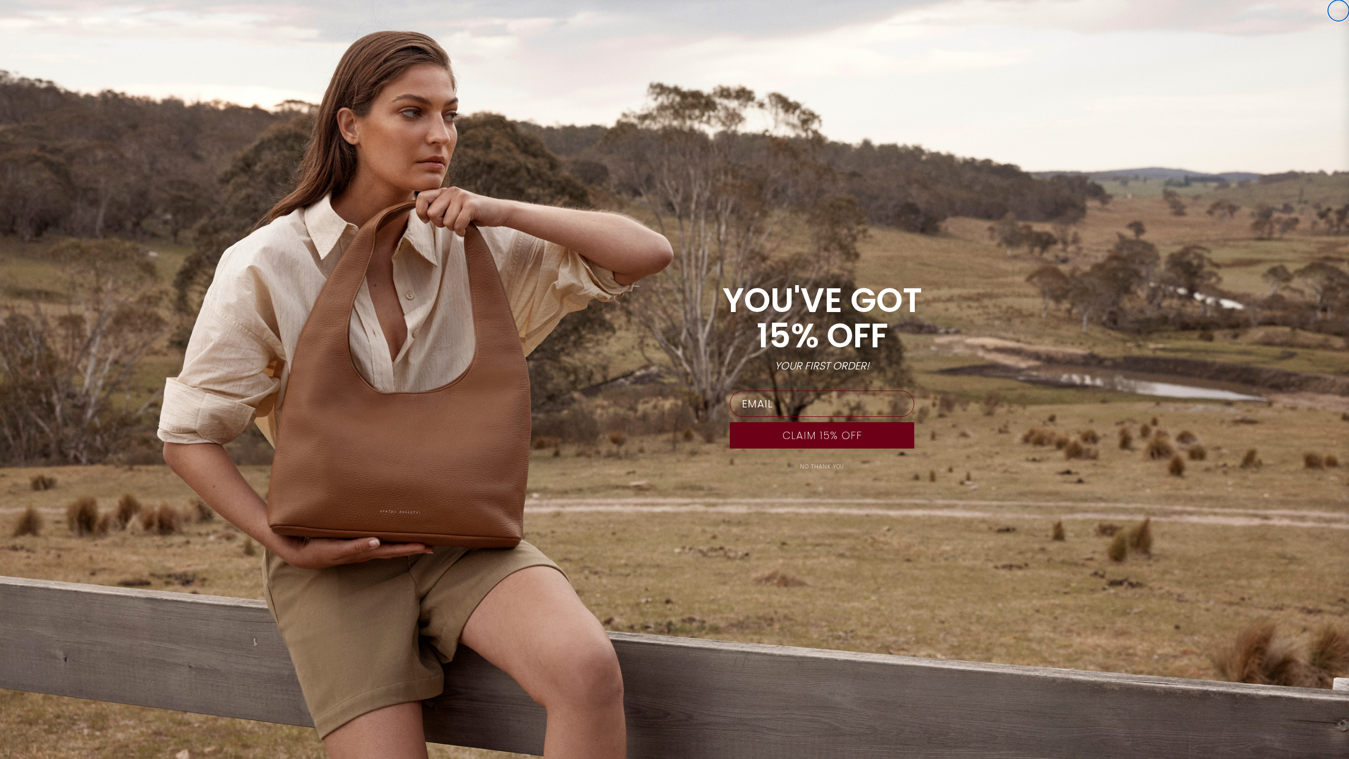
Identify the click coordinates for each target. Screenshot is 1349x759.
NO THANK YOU (822, 467)
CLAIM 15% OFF (822, 435)
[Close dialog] (1338, 10)
